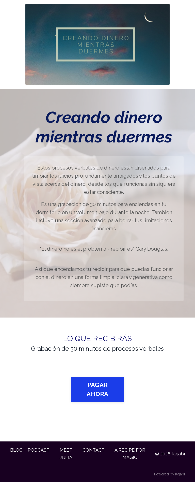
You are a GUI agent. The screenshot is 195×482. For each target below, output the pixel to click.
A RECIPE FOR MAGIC (130, 453)
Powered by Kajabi (169, 474)
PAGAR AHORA (97, 389)
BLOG (16, 450)
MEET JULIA (66, 453)
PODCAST (39, 450)
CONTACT (94, 450)
